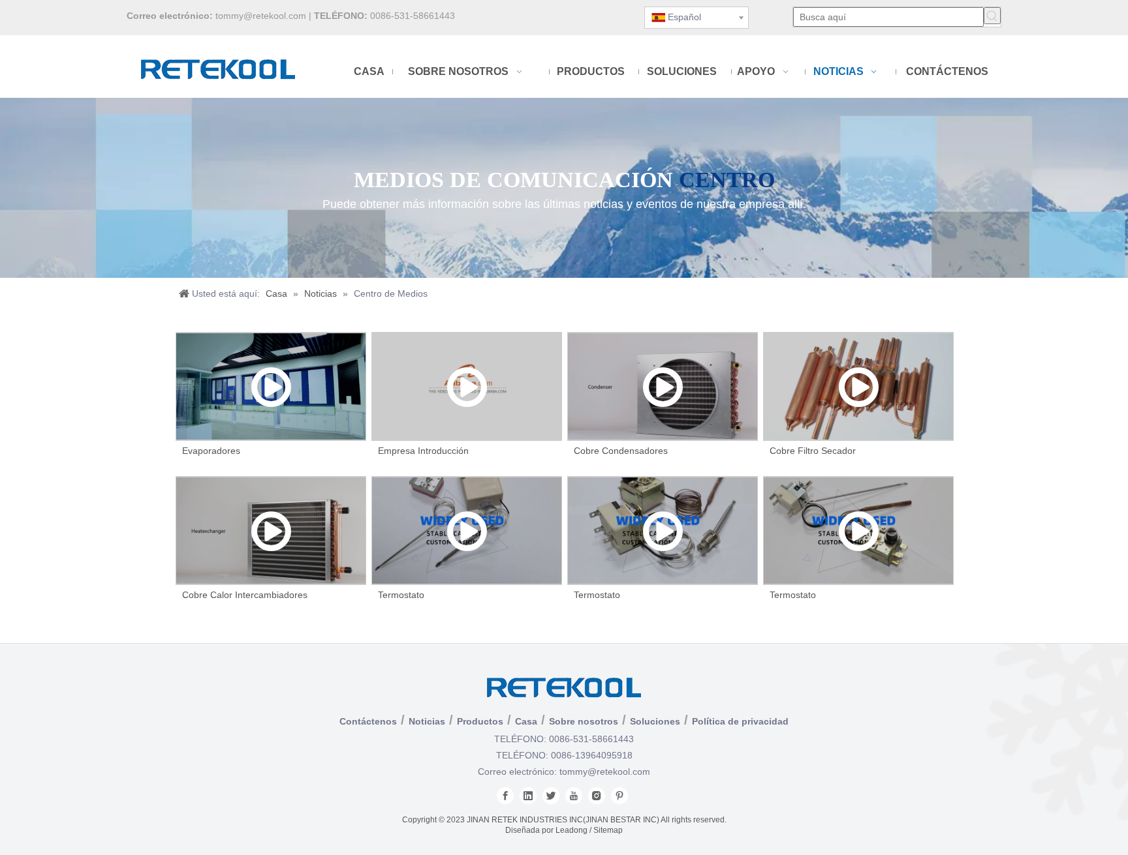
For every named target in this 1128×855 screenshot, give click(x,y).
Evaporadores (211, 450)
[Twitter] (550, 795)
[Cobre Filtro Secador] (858, 386)
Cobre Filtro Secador (813, 450)
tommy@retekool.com (260, 15)
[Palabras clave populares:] (992, 15)
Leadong (572, 830)
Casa (526, 721)
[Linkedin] (528, 795)
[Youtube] (573, 795)
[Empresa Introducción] (466, 386)
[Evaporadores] (271, 386)
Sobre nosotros (583, 721)
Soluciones (655, 721)
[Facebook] (505, 795)
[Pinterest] (619, 795)
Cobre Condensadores (621, 450)
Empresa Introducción (423, 450)
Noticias (427, 721)
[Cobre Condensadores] (662, 386)
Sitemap (608, 830)
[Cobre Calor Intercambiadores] (271, 530)
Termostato (401, 595)
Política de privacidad (740, 721)
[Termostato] (466, 530)
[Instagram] (596, 795)
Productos (480, 721)
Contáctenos (368, 721)
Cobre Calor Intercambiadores (244, 595)
